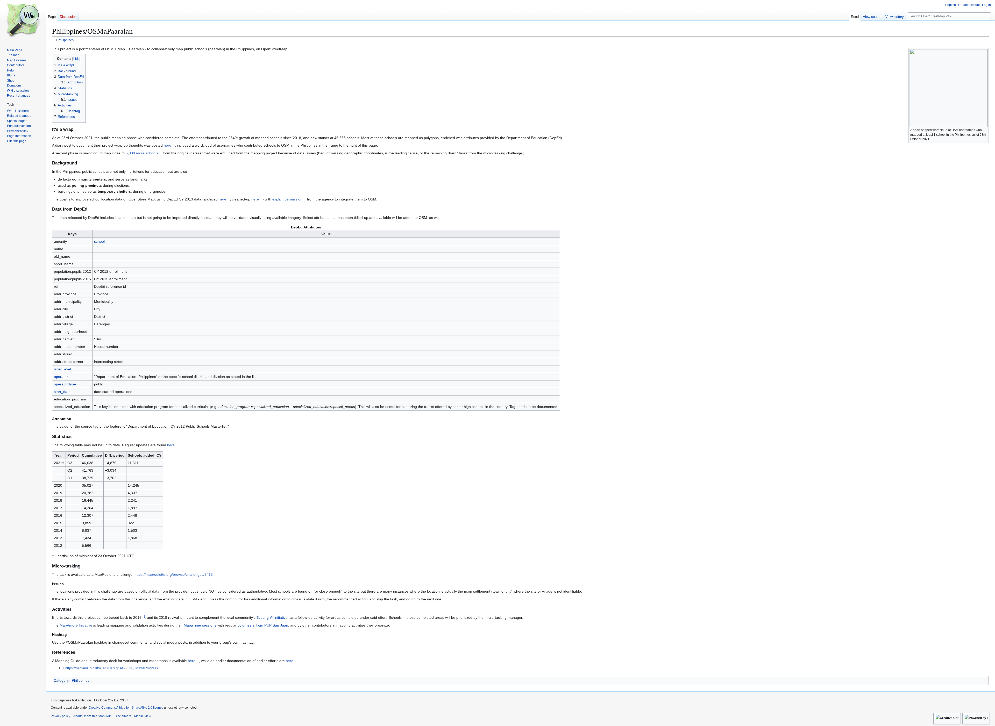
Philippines (66, 40)
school (99, 241)
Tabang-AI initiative (272, 617)
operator (61, 377)
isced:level (62, 369)
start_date (62, 392)
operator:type (65, 384)
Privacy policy (60, 716)
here (167, 145)
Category (61, 680)
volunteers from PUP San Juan (263, 625)
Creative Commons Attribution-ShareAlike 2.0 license (126, 707)
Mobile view (142, 716)
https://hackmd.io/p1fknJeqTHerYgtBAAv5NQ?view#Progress (111, 668)
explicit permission (287, 199)
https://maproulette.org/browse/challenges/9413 (173, 574)
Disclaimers (123, 716)
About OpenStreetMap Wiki (92, 716)
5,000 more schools (142, 153)
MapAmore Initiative (76, 625)
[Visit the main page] (23, 20)
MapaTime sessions (200, 625)
